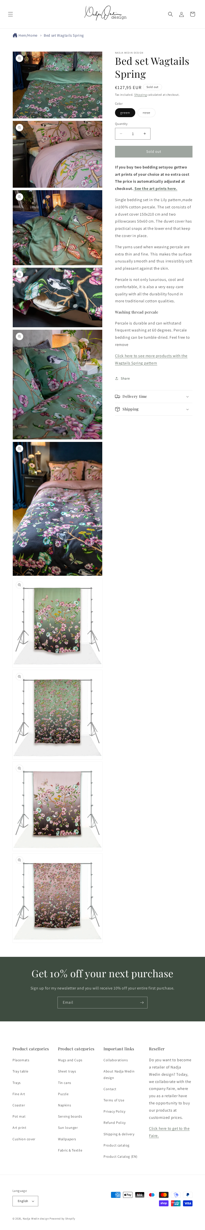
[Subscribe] (141, 1002)
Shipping (140, 94)
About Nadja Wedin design (119, 1074)
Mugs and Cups (70, 1060)
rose (149, 113)
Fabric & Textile (70, 1150)
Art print (19, 1127)
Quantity (121, 124)
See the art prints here (155, 188)
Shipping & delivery (119, 1134)
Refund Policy (115, 1122)
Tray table (20, 1071)
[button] (10, 14)
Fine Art (18, 1094)
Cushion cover (24, 1139)
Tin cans (64, 1082)
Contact (110, 1089)
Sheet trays (67, 1071)
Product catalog (117, 1145)
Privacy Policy (114, 1111)
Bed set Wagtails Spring (64, 35)
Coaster (18, 1105)
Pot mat (19, 1116)
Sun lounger (68, 1127)
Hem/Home (28, 35)
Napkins (64, 1105)
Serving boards (70, 1116)
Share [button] (125, 378)
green (127, 113)
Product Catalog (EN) (121, 1156)
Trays (16, 1082)
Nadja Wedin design (36, 1218)
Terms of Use (114, 1100)
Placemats (20, 1060)
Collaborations (116, 1060)
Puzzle (63, 1094)
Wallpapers (67, 1139)
